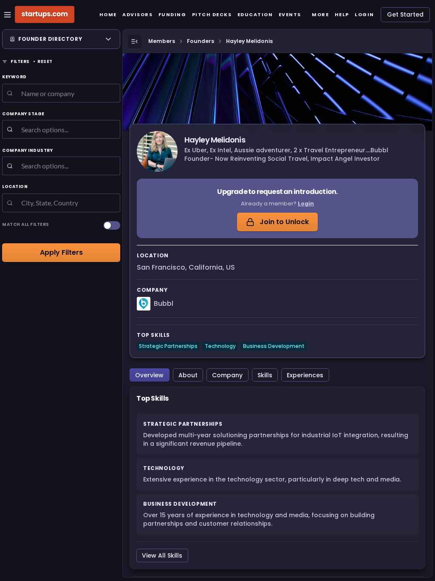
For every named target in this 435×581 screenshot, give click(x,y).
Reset (45, 61)
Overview (149, 375)
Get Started (405, 14)
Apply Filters (61, 252)
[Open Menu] (134, 41)
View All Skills (162, 555)
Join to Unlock (284, 222)
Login (306, 203)
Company (227, 375)
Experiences (305, 375)
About (188, 375)
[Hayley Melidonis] (157, 151)
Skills (264, 375)
